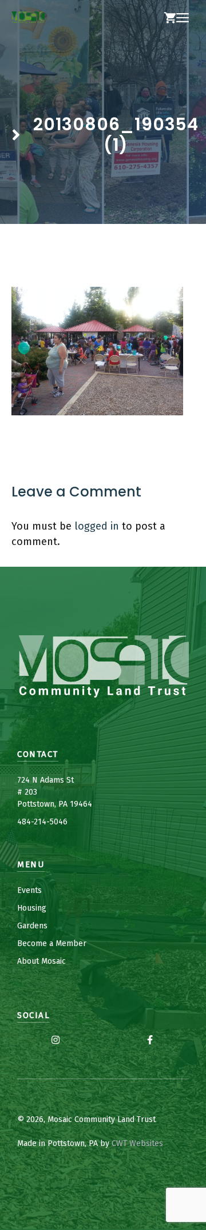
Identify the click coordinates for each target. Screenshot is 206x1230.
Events (29, 890)
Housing (31, 908)
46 (63, 822)
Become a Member (51, 943)
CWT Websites (137, 1143)
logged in (96, 526)
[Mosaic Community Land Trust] (28, 18)
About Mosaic (41, 961)
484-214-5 (35, 822)
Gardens (32, 926)
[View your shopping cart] (170, 18)
